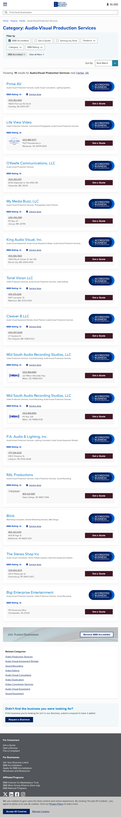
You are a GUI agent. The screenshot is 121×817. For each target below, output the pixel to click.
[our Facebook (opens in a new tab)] (17, 796)
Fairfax (22, 20)
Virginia (13, 20)
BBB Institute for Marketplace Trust (21, 782)
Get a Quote (44, 40)
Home (5, 20)
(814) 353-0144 (14, 532)
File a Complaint (11, 751)
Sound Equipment (14, 693)
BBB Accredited (20, 40)
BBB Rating (33, 47)
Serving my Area (68, 40)
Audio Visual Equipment (17, 689)
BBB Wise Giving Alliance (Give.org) (21, 785)
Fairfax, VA (82, 73)
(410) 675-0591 (14, 294)
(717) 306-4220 (15, 453)
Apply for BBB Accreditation (17, 768)
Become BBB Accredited (96, 634)
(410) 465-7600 (15, 256)
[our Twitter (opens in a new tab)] (5, 796)
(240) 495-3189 (15, 217)
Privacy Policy (56, 804)
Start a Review (10, 748)
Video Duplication (14, 679)
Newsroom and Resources (16, 771)
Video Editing (12, 670)
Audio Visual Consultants (18, 675)
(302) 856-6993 (29, 372)
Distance (87, 40)
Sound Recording (14, 666)
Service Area (35, 94)
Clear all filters (35, 54)
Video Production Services (19, 656)
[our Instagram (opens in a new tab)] (23, 796)
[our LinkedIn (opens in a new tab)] (11, 796)
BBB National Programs (15, 788)
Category (13, 47)
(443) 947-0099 (15, 332)
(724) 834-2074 (15, 570)
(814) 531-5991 (28, 494)
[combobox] (106, 63)
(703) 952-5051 (15, 100)
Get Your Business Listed (15, 762)
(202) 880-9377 (29, 140)
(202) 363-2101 (15, 179)
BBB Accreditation (12, 765)
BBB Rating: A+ (14, 406)
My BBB (114, 4)
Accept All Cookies (16, 811)
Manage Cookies (40, 811)
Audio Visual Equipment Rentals (22, 661)
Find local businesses (21, 12)
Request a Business (19, 719)
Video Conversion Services (19, 684)
